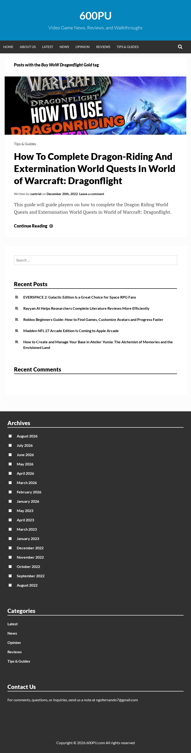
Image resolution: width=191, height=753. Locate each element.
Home (8, 47)
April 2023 (25, 520)
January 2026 (28, 501)
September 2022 (30, 576)
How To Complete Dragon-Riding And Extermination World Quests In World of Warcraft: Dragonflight (94, 168)
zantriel (35, 194)
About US (28, 47)
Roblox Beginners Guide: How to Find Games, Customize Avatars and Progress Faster (93, 319)
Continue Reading (34, 225)
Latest (47, 47)
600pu (95, 15)
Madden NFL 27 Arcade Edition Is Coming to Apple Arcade (71, 330)
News (64, 47)
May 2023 (25, 510)
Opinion (82, 47)
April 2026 (25, 473)
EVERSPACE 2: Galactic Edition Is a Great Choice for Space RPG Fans (79, 297)
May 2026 (25, 464)
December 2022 (30, 548)
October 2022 (28, 566)
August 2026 (27, 436)
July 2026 (25, 445)
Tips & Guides (128, 47)
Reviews (103, 47)
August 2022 (27, 585)
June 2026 (25, 454)
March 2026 (27, 482)
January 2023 (28, 538)
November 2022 (30, 557)
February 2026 (29, 492)
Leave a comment (91, 194)
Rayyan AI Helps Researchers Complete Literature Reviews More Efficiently (86, 308)
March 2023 (27, 529)
